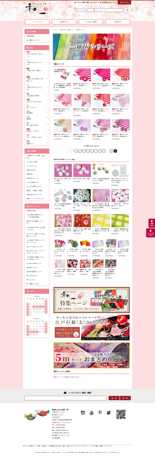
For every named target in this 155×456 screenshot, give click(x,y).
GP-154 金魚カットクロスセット (72, 251)
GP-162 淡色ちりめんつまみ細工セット (97, 251)
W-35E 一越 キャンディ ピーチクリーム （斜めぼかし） (82, 110)
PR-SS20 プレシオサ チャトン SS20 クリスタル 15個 (81, 205)
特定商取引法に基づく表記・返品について (62, 446)
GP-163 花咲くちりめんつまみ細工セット (59, 271)
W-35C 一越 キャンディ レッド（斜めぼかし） (120, 84)
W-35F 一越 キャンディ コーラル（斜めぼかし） (101, 110)
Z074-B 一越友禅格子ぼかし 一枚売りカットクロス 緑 (120, 230)
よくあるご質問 (91, 22)
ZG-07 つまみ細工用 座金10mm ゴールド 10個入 (100, 179)
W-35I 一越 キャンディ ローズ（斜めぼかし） (81, 135)
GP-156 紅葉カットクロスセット (85, 251)
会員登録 (105, 2)
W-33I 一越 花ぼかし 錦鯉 (72, 270)
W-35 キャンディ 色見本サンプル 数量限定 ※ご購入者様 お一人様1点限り (62, 85)
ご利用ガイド (64, 22)
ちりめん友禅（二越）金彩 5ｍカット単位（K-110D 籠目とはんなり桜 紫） (100, 205)
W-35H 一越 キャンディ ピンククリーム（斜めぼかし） (62, 135)
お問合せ (117, 22)
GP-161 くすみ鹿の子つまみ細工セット (110, 251)
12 (111, 151)
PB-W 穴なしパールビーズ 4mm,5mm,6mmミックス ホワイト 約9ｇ (120, 180)
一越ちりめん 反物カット (66, 30)
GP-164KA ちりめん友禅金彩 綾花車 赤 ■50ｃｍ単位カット (97, 272)
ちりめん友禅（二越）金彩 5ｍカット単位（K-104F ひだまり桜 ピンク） (62, 230)
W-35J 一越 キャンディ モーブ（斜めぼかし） (101, 135)
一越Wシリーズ (80, 30)
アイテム (125, 2)
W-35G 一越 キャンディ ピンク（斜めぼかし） (120, 110)
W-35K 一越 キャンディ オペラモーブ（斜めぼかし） (120, 135)
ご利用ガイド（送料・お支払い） (38, 446)
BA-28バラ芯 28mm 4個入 (81, 178)
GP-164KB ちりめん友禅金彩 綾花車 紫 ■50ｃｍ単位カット (110, 272)
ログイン (113, 2)
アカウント (95, 2)
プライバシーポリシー (82, 446)
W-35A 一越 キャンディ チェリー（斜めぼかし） (82, 84)
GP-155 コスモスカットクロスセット (59, 251)
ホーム (55, 30)
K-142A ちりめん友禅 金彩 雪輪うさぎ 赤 (82, 230)
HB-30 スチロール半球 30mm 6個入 (62, 179)
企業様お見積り (151, 224)
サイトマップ (108, 446)
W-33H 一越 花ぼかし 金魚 (85, 270)
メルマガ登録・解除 (83, 2)
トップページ (37, 22)
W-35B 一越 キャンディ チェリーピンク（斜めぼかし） (101, 84)
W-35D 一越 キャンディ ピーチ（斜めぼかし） (62, 110)
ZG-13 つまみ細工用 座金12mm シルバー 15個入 (62, 204)
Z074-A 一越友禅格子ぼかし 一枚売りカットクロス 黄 (101, 230)
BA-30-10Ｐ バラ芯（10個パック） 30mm (120, 204)
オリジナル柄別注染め (150, 234)
